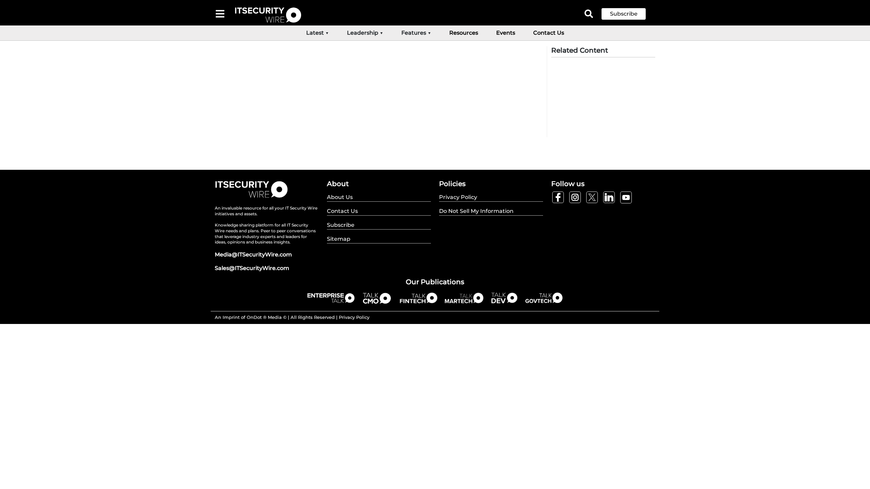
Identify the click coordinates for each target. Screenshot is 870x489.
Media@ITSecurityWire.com (253, 254)
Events (505, 33)
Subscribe (624, 14)
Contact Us (548, 33)
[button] (629, 14)
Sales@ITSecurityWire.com (252, 268)
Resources (463, 33)
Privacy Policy (354, 317)
